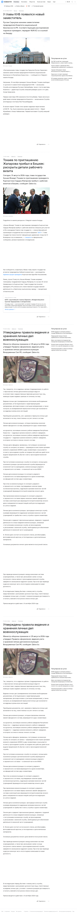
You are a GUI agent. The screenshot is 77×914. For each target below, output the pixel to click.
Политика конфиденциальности (51, 911)
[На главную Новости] (7, 2)
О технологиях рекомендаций (36, 911)
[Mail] (2, 2)
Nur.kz (15, 10)
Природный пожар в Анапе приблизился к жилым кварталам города (61, 336)
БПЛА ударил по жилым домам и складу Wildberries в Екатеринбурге (61, 332)
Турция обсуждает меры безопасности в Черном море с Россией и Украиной (60, 70)
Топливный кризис (38, 6)
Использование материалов (65, 911)
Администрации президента (12, 274)
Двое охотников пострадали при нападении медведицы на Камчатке (61, 341)
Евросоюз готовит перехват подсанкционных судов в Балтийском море (62, 74)
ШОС (39, 232)
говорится (28, 237)
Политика (21, 10)
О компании (7, 911)
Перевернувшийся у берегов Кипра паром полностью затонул (61, 349)
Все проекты (19, 911)
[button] (26, 50)
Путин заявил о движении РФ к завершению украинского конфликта (62, 66)
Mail (2, 911)
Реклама (13, 911)
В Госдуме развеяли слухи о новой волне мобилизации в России (61, 79)
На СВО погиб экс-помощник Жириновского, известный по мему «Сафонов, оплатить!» (61, 62)
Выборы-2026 (9, 6)
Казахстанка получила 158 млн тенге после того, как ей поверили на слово (62, 345)
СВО (29, 6)
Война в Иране (20, 6)
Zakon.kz (13, 156)
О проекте (26, 911)
